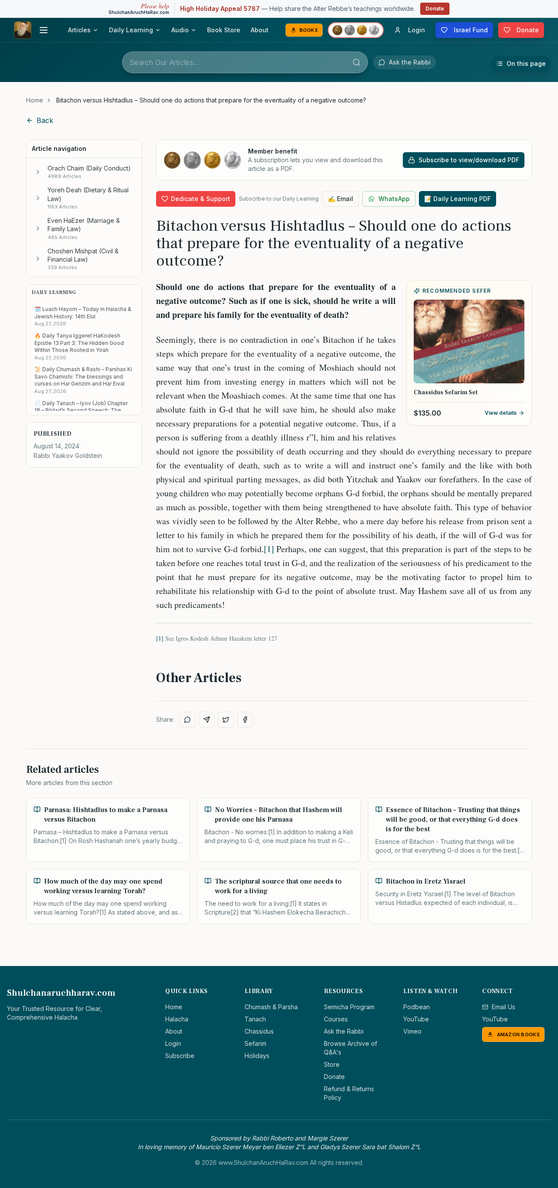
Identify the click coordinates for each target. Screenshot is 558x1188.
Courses (336, 1019)
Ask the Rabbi (344, 1031)
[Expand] (38, 172)
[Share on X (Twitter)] (226, 719)
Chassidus (259, 1031)
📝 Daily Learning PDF (457, 198)
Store (332, 1064)
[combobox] (245, 62)
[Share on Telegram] (206, 719)
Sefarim (255, 1043)
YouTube (416, 1019)
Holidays (257, 1055)
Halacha (176, 1019)
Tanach (255, 1019)
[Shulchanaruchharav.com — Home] (22, 30)
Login (173, 1043)
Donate (434, 8)
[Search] (356, 62)
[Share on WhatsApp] (187, 719)
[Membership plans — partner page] (356, 30)
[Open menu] (44, 30)
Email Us (503, 1006)
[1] (269, 549)
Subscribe (179, 1055)
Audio (180, 30)
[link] (211, 100)
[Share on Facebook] (245, 719)
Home (34, 100)
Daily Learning (131, 30)
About (260, 30)
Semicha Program (349, 1006)
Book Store (223, 30)
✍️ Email (340, 198)
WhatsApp (394, 198)
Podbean (416, 1006)
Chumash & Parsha (271, 1006)
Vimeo (412, 1031)
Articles (79, 30)
